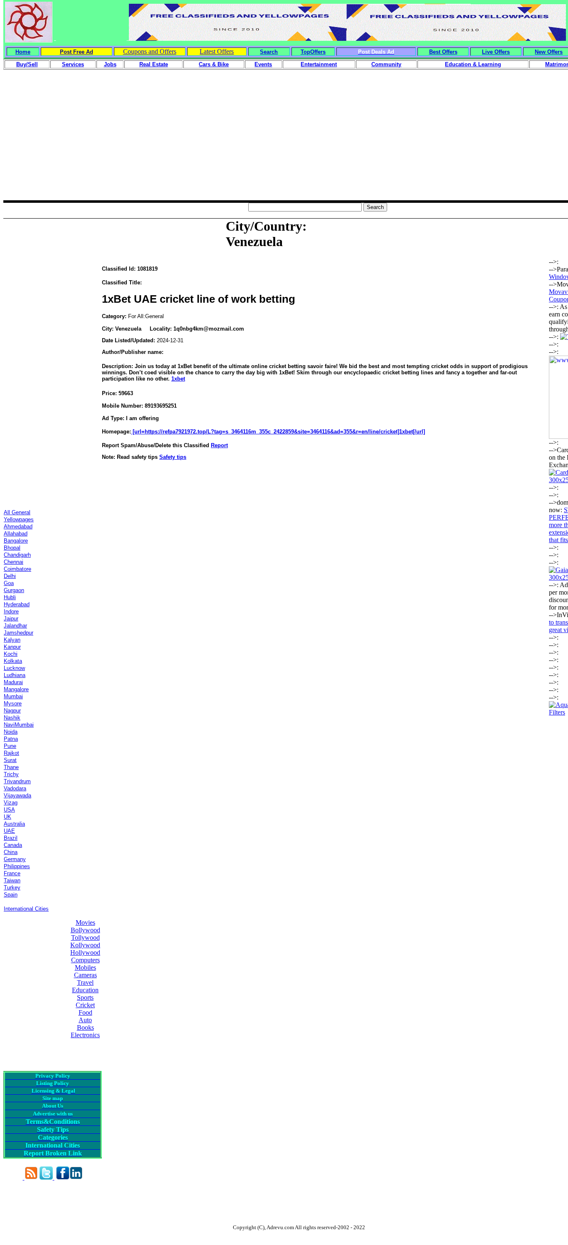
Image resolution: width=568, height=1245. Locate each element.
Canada (13, 845)
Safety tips (172, 457)
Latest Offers (217, 51)
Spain (10, 894)
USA (9, 810)
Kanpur (12, 647)
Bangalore (16, 541)
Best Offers (443, 52)
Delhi (10, 576)
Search (269, 52)
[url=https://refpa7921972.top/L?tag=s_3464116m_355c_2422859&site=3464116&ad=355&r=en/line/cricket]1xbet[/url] (278, 431)
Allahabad (15, 533)
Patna (11, 739)
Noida (10, 732)
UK (7, 817)
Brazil (10, 838)
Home (22, 52)
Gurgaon (14, 590)
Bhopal (12, 548)
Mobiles (85, 967)
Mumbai (13, 696)
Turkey (12, 887)
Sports (85, 997)
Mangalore (16, 689)
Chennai (13, 562)
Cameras (85, 975)
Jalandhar (15, 625)
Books (85, 1027)
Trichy (11, 774)
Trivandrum (17, 781)
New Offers (549, 52)
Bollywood (85, 930)
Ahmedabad (18, 526)
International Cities (26, 909)
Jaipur (11, 618)
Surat (10, 760)
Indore (11, 611)
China (10, 852)
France (12, 873)
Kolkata (13, 661)
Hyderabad (17, 604)
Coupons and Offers (149, 51)
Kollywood (85, 945)
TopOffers (313, 52)
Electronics (85, 1034)
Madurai (13, 682)
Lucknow (14, 668)
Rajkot (11, 753)
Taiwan (12, 880)
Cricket (85, 1004)
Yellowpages (19, 519)
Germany (15, 859)
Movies (85, 922)
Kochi (10, 654)
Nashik (12, 718)
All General (17, 512)
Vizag (10, 802)
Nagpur (12, 710)
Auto (85, 1019)
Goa (9, 583)
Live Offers (496, 52)
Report (219, 445)
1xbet (178, 379)
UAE (9, 831)
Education (85, 990)
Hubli (10, 597)
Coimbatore (17, 569)
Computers (85, 960)
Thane (11, 767)
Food (85, 1012)
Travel (85, 982)
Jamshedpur (18, 633)
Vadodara (15, 788)
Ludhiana (14, 675)
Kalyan (12, 640)
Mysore (13, 703)
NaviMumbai (19, 725)
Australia (14, 824)
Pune (10, 746)
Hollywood (85, 952)
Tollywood (85, 937)
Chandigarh (17, 555)
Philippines (17, 866)
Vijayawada (17, 795)
